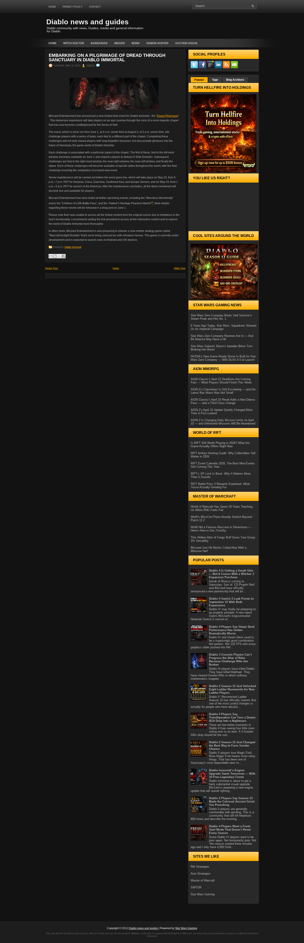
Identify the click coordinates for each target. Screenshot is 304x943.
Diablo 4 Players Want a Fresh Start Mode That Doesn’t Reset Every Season (230, 830)
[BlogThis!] (55, 256)
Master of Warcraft (203, 880)
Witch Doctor (73, 43)
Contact (95, 6)
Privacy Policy (72, 6)
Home (52, 6)
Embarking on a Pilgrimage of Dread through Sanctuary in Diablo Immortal (107, 57)
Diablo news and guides (87, 22)
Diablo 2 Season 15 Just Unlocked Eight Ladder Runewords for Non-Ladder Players (232, 689)
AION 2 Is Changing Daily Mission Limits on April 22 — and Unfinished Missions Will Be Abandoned (223, 421)
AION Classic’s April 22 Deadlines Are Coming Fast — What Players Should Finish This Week (221, 380)
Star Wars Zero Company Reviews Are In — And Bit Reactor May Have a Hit (222, 337)
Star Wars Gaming (203, 894)
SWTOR (196, 887)
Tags (215, 79)
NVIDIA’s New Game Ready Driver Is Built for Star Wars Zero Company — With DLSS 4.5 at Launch (223, 358)
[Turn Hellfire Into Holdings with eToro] (223, 133)
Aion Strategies (201, 873)
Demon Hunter (157, 43)
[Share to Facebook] (63, 256)
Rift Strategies (200, 866)
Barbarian (99, 43)
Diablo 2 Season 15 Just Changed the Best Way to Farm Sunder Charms (232, 746)
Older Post (179, 268)
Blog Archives (235, 79)
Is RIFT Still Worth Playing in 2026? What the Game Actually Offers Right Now (220, 444)
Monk (136, 43)
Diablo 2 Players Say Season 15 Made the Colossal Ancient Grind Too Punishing (231, 802)
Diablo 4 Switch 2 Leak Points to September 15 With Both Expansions (231, 602)
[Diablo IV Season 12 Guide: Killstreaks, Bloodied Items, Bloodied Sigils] (223, 271)
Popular (199, 79)
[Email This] (51, 256)
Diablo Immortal (73, 247)
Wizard (119, 43)
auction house (186, 43)
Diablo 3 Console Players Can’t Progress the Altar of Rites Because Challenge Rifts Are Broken (230, 659)
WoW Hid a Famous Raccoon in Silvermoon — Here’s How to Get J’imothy (221, 528)
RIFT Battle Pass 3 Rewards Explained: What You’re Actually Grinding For (220, 485)
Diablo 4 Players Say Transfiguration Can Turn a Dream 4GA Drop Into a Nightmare (232, 717)
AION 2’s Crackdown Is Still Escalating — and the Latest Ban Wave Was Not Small (223, 391)
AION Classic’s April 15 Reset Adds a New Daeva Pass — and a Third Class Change (223, 401)
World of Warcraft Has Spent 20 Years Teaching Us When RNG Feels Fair (221, 508)
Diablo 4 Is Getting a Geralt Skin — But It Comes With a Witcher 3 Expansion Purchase (231, 574)
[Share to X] (59, 256)
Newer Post (51, 268)
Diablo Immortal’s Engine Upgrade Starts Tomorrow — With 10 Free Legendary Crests (232, 774)
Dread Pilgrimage (167, 115)
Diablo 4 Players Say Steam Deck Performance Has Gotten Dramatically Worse (232, 630)
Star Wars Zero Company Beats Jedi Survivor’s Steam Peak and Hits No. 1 (221, 317)
